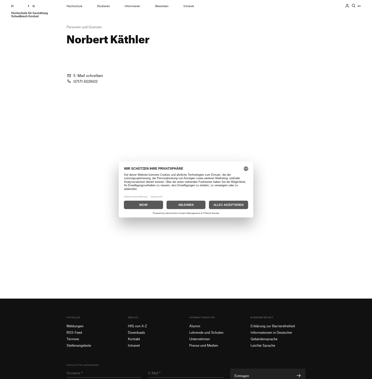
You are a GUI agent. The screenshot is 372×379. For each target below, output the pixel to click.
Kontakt (134, 339)
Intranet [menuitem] (188, 6)
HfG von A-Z (137, 326)
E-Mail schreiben (88, 75)
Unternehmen (199, 339)
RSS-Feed (74, 332)
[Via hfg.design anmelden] (347, 5)
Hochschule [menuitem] (74, 6)
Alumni (194, 326)
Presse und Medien (203, 345)
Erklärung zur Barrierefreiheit (273, 326)
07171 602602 (85, 81)
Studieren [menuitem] (103, 6)
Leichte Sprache (263, 345)
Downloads (136, 332)
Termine (73, 339)
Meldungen (75, 326)
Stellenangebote (79, 345)
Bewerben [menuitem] (162, 6)
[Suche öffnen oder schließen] (353, 5)
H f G (29, 11)
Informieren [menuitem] (132, 6)
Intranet (134, 345)
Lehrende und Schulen (206, 332)
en (359, 6)
